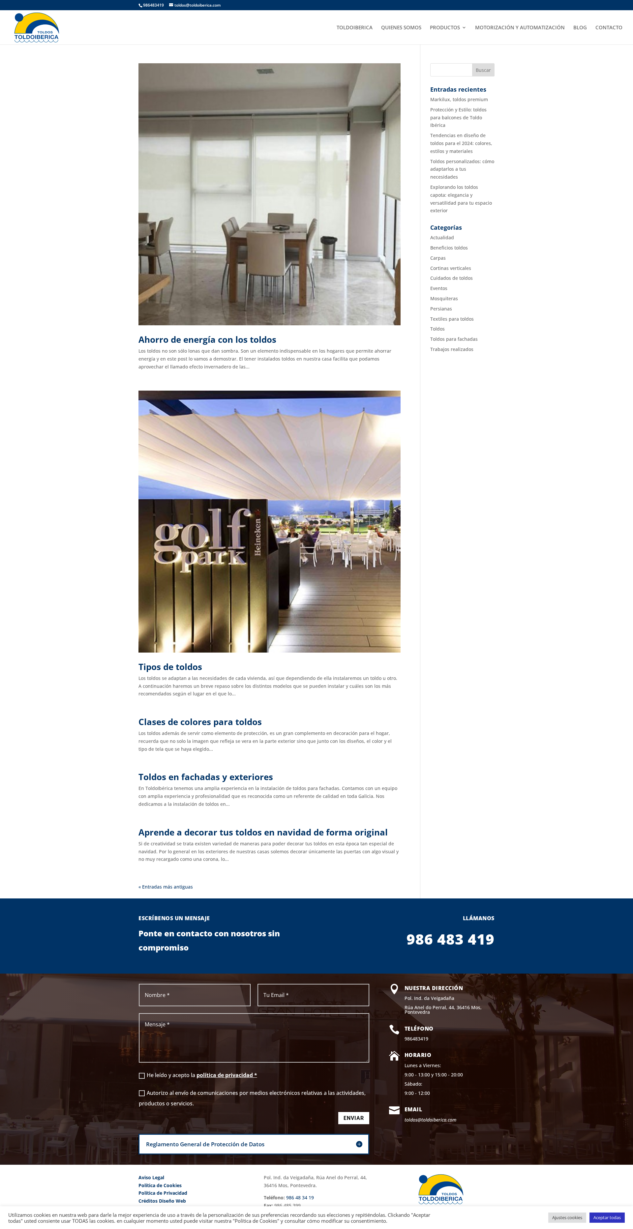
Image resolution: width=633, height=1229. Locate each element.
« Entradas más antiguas (165, 887)
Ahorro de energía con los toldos (207, 339)
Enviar (354, 1118)
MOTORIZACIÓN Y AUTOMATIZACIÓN (520, 28)
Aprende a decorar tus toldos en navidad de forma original (263, 832)
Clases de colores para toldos (200, 722)
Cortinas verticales (450, 268)
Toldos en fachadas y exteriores (205, 777)
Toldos (437, 329)
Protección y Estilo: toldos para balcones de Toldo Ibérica (458, 117)
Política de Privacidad (162, 1193)
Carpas (438, 258)
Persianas (441, 309)
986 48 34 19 (300, 1197)
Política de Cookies (160, 1185)
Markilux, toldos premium (459, 99)
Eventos (438, 288)
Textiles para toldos (452, 319)
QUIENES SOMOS (401, 28)
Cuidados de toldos (451, 278)
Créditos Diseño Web (162, 1201)
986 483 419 (451, 939)
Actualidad (442, 237)
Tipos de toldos (170, 667)
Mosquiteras (444, 298)
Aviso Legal (151, 1177)
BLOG (580, 28)
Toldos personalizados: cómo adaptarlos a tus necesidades (462, 169)
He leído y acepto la (202, 1075)
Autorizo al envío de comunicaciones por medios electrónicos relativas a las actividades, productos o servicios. (252, 1098)
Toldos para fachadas (454, 339)
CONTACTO (608, 28)
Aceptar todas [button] (607, 1217)
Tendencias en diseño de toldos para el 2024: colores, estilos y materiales (461, 143)
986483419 (416, 1039)
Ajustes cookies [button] (567, 1217)
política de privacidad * (226, 1075)
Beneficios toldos (449, 248)
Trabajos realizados (451, 349)
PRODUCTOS (445, 28)
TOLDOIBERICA (355, 28)
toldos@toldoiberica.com (430, 1120)
